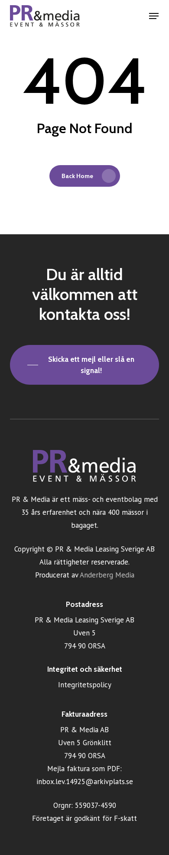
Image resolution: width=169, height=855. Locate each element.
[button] (154, 16)
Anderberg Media (107, 575)
